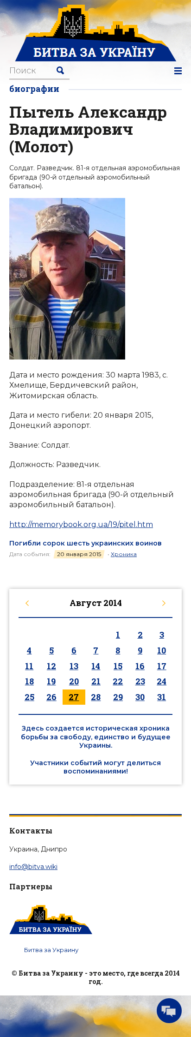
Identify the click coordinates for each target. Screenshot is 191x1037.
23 (140, 681)
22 (118, 681)
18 (29, 681)
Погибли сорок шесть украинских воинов (85, 543)
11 (29, 665)
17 (161, 665)
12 (51, 665)
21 (96, 681)
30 (140, 696)
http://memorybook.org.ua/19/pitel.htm (81, 524)
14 (95, 665)
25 (29, 696)
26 (51, 696)
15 (118, 665)
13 (74, 665)
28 (96, 696)
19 (51, 681)
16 (140, 665)
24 (161, 681)
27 (74, 696)
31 (161, 696)
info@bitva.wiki (33, 867)
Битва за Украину (51, 949)
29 (118, 696)
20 (74, 681)
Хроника (124, 554)
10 (161, 650)
